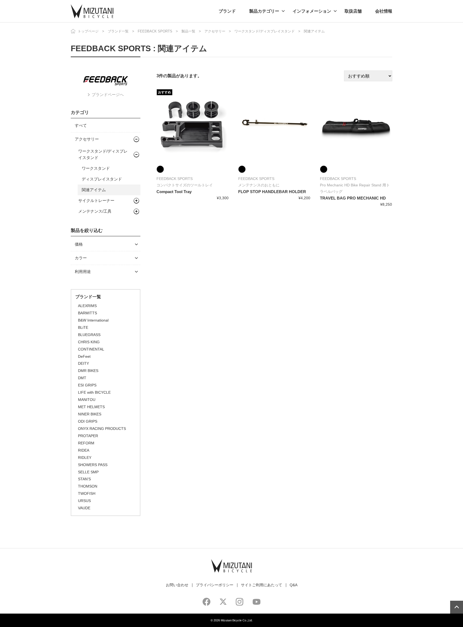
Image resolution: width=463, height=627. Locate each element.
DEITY (83, 363)
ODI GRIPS (87, 421)
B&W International (93, 320)
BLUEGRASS (89, 335)
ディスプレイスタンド (102, 179)
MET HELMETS (91, 407)
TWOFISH (86, 493)
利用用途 (83, 271)
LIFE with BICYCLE (94, 392)
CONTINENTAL (91, 349)
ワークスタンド (96, 168)
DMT (82, 378)
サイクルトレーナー (96, 200)
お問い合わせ (177, 585)
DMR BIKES (88, 370)
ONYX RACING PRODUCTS (102, 428)
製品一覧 (188, 31)
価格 (79, 244)
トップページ (88, 31)
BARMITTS (87, 313)
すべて (81, 125)
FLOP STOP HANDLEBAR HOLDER (272, 191)
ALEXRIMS (87, 306)
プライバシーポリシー (214, 585)
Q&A (293, 585)
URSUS (84, 501)
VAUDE (84, 508)
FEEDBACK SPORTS (155, 31)
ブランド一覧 (118, 31)
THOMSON (87, 486)
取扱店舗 (353, 11)
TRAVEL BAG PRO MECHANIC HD (353, 198)
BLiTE (83, 327)
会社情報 (383, 11)
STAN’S (84, 479)
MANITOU (86, 399)
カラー (81, 258)
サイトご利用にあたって (261, 585)
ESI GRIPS (87, 385)
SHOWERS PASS (92, 465)
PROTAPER (88, 436)
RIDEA (83, 450)
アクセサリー (214, 31)
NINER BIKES (89, 414)
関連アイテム (94, 189)
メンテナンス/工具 (94, 211)
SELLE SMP (88, 472)
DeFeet (84, 356)
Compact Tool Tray (174, 191)
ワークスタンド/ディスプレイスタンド (264, 31)
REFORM (86, 443)
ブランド (227, 11)
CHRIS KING (89, 342)
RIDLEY (84, 457)
